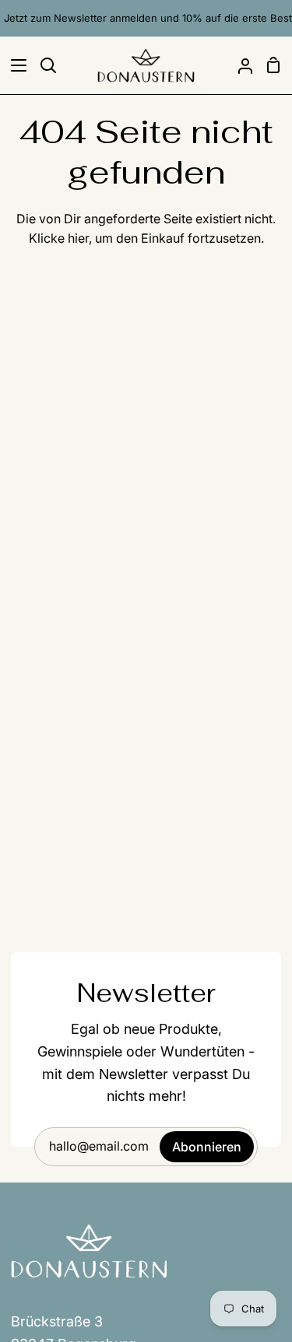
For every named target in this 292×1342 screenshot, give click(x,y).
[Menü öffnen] (14, 65)
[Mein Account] (239, 65)
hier (78, 238)
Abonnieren (206, 1147)
